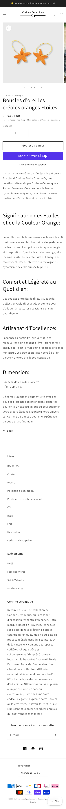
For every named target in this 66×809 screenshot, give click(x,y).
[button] (5, 14)
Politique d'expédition (20, 490)
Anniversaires (15, 588)
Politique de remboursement (24, 499)
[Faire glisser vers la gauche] (25, 88)
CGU (9, 507)
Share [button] (10, 430)
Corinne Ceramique (19, 416)
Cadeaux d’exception (19, 540)
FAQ (9, 524)
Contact (12, 474)
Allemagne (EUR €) (31, 772)
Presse (11, 482)
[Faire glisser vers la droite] (41, 88)
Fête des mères (16, 571)
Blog (10, 515)
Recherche (13, 465)
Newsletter (13, 532)
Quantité (7, 125)
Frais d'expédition (24, 120)
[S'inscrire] (55, 735)
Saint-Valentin (15, 580)
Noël (10, 563)
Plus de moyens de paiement (33, 164)
